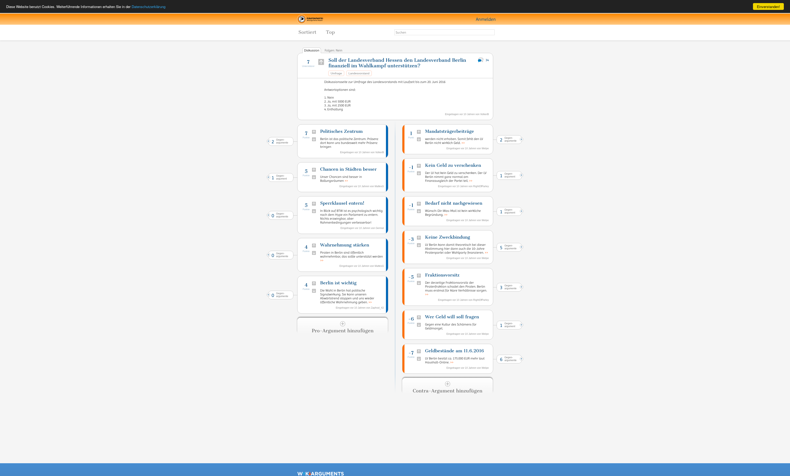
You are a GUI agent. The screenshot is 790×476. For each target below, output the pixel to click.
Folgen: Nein (333, 50)
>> (346, 181)
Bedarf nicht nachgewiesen (453, 203)
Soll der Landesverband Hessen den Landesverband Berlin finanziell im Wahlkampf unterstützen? (397, 63)
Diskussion (311, 50)
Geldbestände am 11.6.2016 (454, 350)
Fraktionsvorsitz (442, 275)
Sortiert (303, 32)
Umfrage (336, 73)
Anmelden (486, 19)
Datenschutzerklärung (148, 6)
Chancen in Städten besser (348, 169)
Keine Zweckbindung (447, 237)
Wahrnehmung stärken (344, 244)
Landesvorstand (359, 73)
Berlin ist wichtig (338, 282)
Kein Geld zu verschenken (453, 165)
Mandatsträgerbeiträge (449, 131)
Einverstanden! (768, 6)
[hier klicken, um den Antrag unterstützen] (321, 62)
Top (330, 32)
